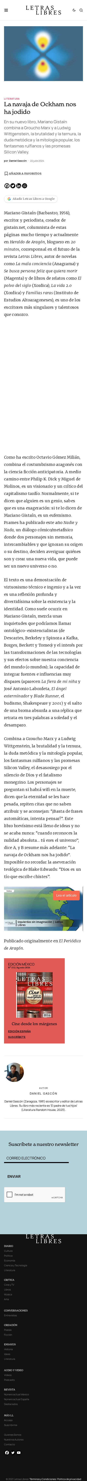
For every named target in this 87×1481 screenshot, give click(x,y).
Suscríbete (16, 1037)
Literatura (12, 98)
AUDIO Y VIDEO (13, 1370)
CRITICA (9, 1279)
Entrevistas (10, 1315)
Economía (9, 1260)
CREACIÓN (10, 1325)
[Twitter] (12, 185)
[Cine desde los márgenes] (34, 996)
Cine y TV (9, 1284)
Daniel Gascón (43, 1093)
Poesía (8, 1330)
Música (8, 1294)
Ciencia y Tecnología (15, 1265)
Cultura (8, 1251)
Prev (9, 1001)
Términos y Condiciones (43, 1479)
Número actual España (16, 1399)
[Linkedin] (18, 185)
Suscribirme (10, 1425)
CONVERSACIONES (16, 1310)
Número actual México (16, 1394)
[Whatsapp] (24, 185)
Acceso (8, 1420)
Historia (8, 1349)
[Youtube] (18, 1452)
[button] (8, 10)
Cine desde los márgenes (34, 1024)
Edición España (19, 1031)
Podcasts (9, 1380)
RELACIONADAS (20, 1124)
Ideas (7, 1354)
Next (59, 1001)
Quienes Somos (12, 1434)
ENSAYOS (10, 1344)
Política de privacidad (69, 1479)
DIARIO (8, 1246)
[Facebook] (7, 185)
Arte (6, 1299)
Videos (8, 1375)
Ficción (8, 1334)
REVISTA (9, 1389)
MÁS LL (9, 1415)
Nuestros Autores (13, 1439)
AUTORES (59, 1124)
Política (8, 1255)
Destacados (11, 1404)
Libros (7, 1289)
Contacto (9, 1444)
